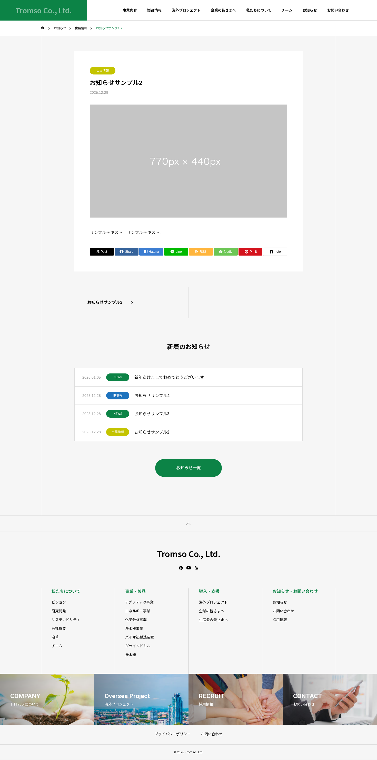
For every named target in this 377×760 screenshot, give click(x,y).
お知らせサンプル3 (152, 413)
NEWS (118, 377)
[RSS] (196, 567)
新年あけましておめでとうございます (169, 377)
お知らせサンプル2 (152, 432)
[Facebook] (181, 567)
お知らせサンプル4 (152, 395)
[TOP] (188, 523)
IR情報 (117, 395)
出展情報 (102, 70)
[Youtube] (188, 567)
